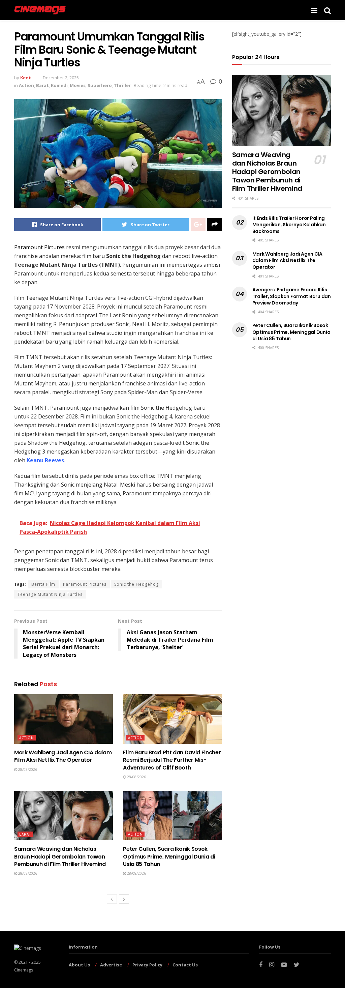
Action (26, 85)
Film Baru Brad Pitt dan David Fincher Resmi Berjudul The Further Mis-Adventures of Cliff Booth (172, 760)
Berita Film (43, 584)
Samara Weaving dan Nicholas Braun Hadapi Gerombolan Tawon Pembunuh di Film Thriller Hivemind (60, 856)
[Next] (124, 899)
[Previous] (112, 899)
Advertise (111, 965)
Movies (78, 85)
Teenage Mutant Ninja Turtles (50, 594)
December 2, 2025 (61, 78)
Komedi (59, 85)
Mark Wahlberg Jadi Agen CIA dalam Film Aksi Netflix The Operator (63, 756)
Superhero (100, 85)
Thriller (122, 85)
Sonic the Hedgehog (136, 584)
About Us (79, 965)
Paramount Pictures (84, 584)
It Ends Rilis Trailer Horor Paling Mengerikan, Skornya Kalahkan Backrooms (289, 225)
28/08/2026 (27, 769)
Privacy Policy (147, 965)
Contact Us (185, 965)
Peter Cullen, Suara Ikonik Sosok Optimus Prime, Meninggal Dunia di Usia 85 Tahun (169, 856)
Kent (25, 78)
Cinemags (23, 970)
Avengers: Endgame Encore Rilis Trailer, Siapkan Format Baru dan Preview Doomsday (291, 296)
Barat (42, 85)
